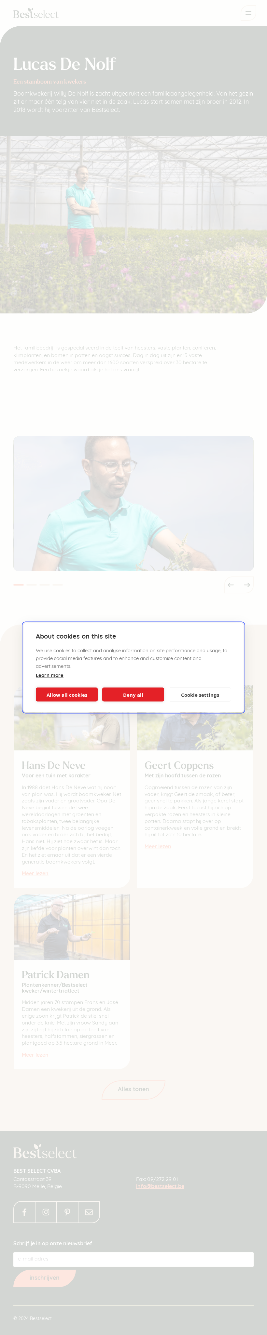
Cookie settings (200, 694)
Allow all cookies (67, 694)
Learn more (49, 675)
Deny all (133, 694)
